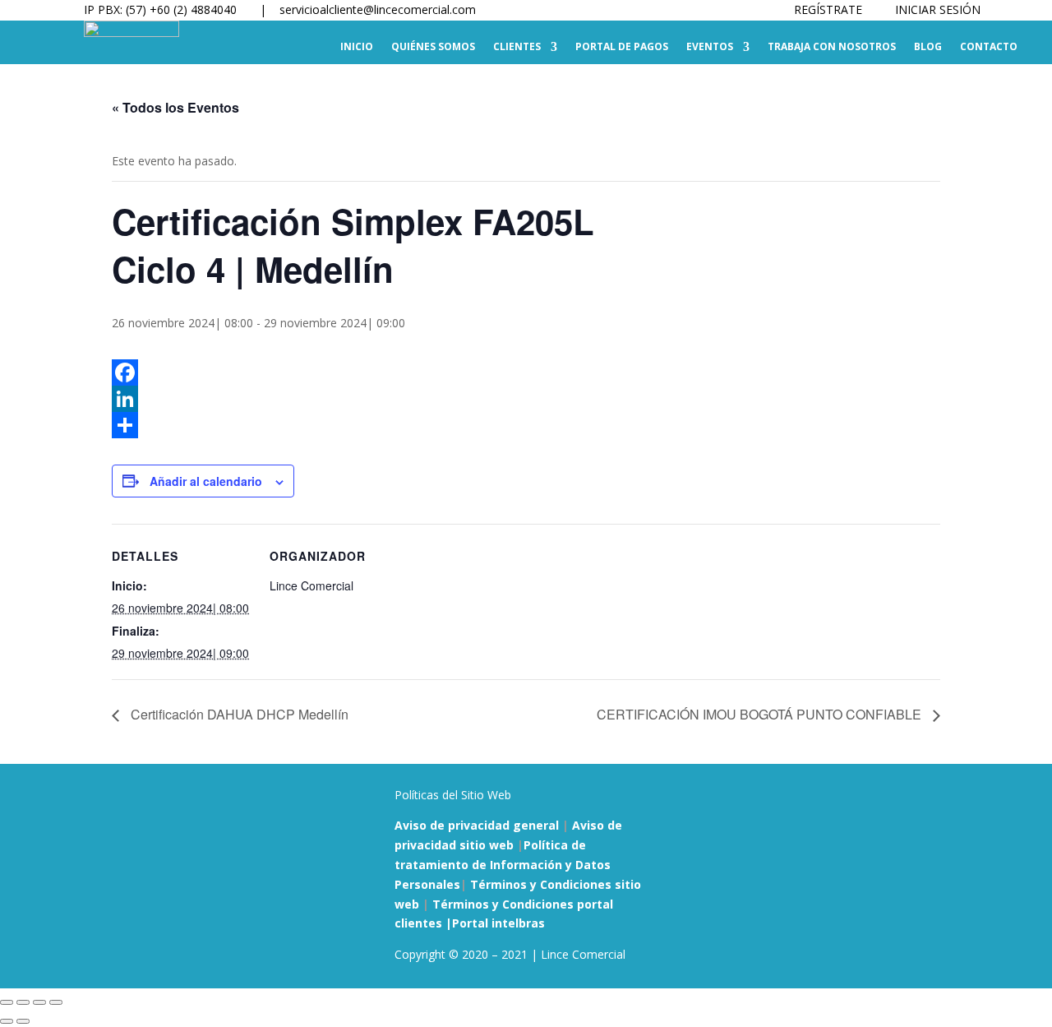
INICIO (356, 47)
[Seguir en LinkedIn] (957, 798)
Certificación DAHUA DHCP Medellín (237, 714)
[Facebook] (526, 372)
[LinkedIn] (526, 399)
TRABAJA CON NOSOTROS (832, 47)
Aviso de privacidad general (476, 825)
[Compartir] (526, 425)
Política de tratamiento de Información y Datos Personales (502, 864)
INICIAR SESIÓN (937, 9)
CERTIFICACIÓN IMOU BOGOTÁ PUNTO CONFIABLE (761, 714)
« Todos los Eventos (175, 107)
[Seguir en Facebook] (891, 798)
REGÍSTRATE (828, 9)
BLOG (928, 47)
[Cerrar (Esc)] (55, 1002)
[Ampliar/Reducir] (6, 1002)
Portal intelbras (498, 923)
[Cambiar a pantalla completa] (23, 1002)
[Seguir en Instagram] (924, 798)
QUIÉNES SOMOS (433, 47)
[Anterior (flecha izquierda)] (6, 1021)
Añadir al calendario (206, 481)
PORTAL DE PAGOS (621, 47)
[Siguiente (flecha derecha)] (23, 1021)
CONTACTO (988, 47)
